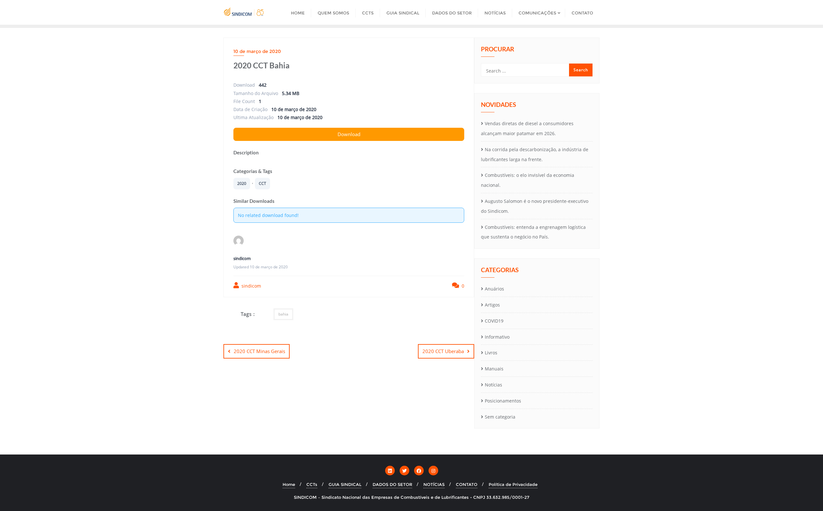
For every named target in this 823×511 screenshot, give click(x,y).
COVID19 (494, 321)
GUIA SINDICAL (345, 484)
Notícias (493, 385)
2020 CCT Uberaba (443, 351)
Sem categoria (500, 417)
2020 (241, 183)
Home (289, 484)
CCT (262, 183)
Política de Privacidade (513, 484)
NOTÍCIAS (434, 484)
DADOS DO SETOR (392, 484)
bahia (283, 314)
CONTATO (466, 484)
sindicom (250, 286)
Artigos (492, 305)
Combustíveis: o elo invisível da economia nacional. (527, 180)
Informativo (497, 337)
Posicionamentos (503, 401)
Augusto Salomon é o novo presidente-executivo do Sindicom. (534, 206)
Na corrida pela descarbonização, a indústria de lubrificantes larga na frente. (534, 154)
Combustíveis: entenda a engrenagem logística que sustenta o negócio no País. (533, 232)
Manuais (494, 369)
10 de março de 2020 (257, 51)
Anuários (494, 289)
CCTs (311, 484)
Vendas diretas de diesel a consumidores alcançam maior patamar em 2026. (527, 128)
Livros (491, 353)
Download (349, 134)
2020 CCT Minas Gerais (259, 351)
